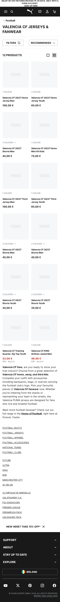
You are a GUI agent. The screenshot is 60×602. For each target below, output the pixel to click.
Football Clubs (11, 452)
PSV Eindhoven (11, 502)
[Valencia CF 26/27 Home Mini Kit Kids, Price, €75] (44, 135)
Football (10, 20)
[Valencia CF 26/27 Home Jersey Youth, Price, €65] (44, 84)
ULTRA (5, 465)
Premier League (11, 507)
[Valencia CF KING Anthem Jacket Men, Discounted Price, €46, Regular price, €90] (44, 339)
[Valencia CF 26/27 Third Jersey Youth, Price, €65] (44, 185)
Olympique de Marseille (16, 492)
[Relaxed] (54, 55)
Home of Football (31, 413)
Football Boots (12, 428)
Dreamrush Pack (12, 512)
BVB (4, 475)
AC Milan (7, 484)
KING (5, 470)
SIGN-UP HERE (31, 6)
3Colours (7, 142)
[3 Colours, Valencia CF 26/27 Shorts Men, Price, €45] (15, 135)
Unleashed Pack (11, 517)
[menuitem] (5, 585)
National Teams (11, 447)
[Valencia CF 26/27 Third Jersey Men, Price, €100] (15, 185)
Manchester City (12, 480)
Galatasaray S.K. (12, 497)
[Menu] (5, 12)
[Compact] (48, 55)
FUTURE (6, 460)
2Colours (7, 294)
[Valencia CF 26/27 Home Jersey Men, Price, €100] (15, 84)
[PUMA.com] (30, 12)
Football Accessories (15, 442)
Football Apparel (13, 437)
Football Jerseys (13, 432)
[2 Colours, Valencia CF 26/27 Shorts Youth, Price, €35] (15, 287)
